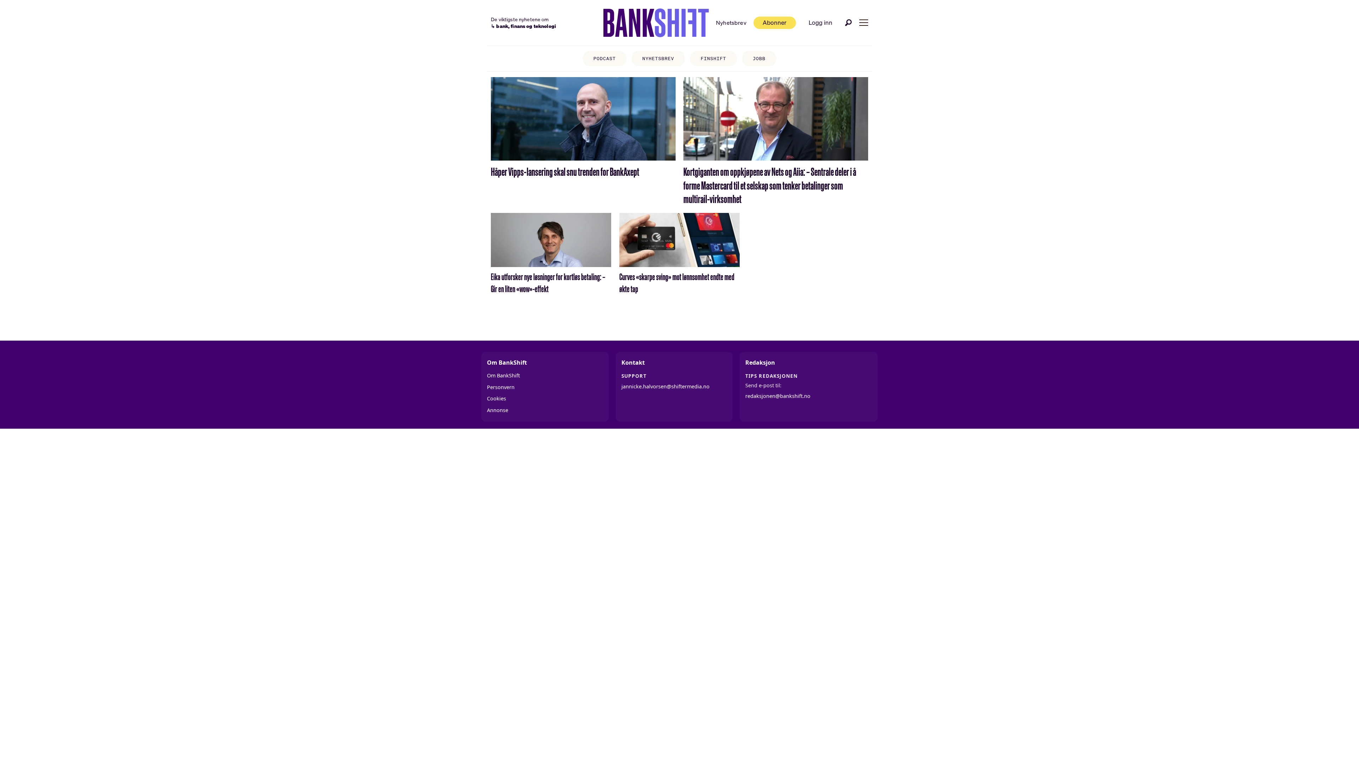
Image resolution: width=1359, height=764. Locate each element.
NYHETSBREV (658, 59)
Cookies (496, 398)
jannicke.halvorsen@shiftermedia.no (665, 386)
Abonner (774, 22)
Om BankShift (503, 375)
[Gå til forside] (656, 23)
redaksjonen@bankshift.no (777, 396)
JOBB (759, 59)
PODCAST (605, 59)
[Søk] (848, 22)
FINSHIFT (713, 59)
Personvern (501, 387)
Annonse (497, 410)
